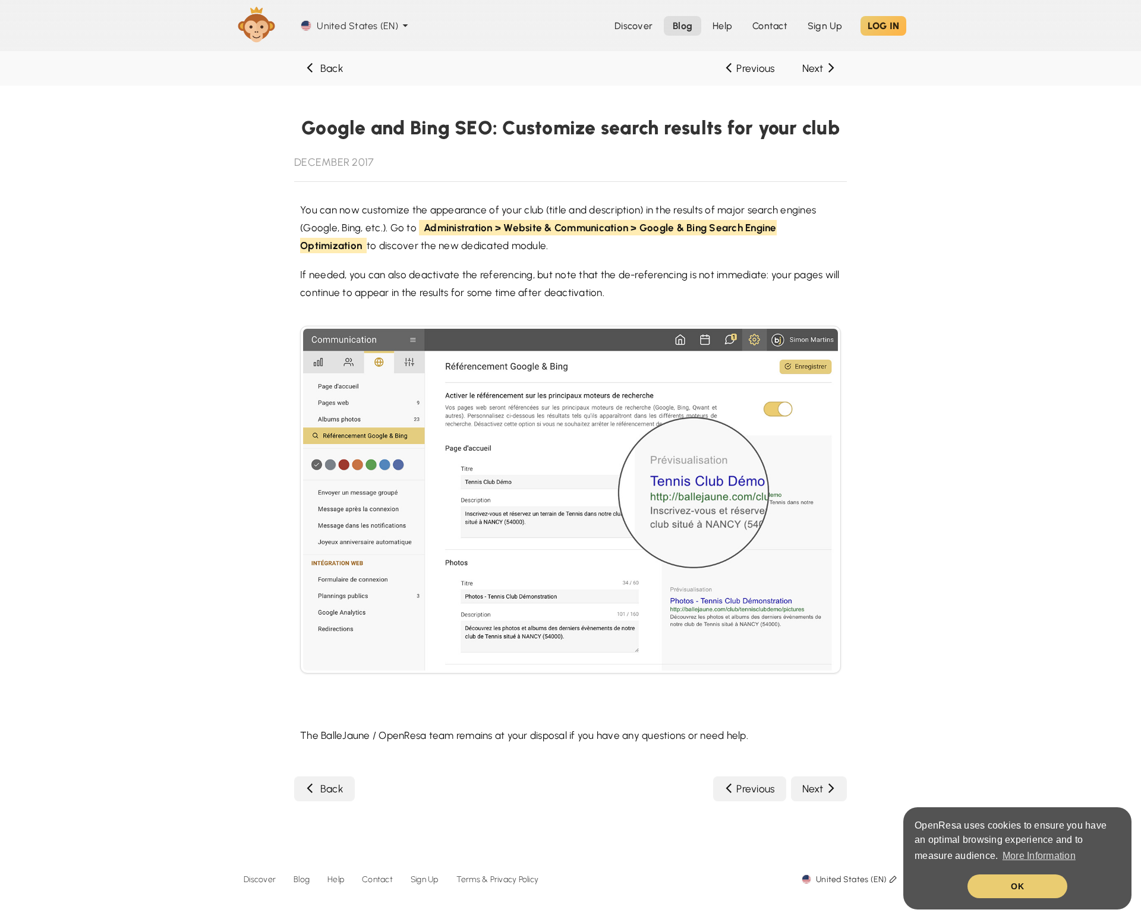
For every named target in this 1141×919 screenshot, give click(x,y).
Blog (302, 879)
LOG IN (884, 26)
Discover (260, 879)
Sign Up (825, 26)
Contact (377, 879)
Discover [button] (633, 26)
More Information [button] (1039, 856)
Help (722, 26)
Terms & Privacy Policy (497, 879)
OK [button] (1017, 886)
